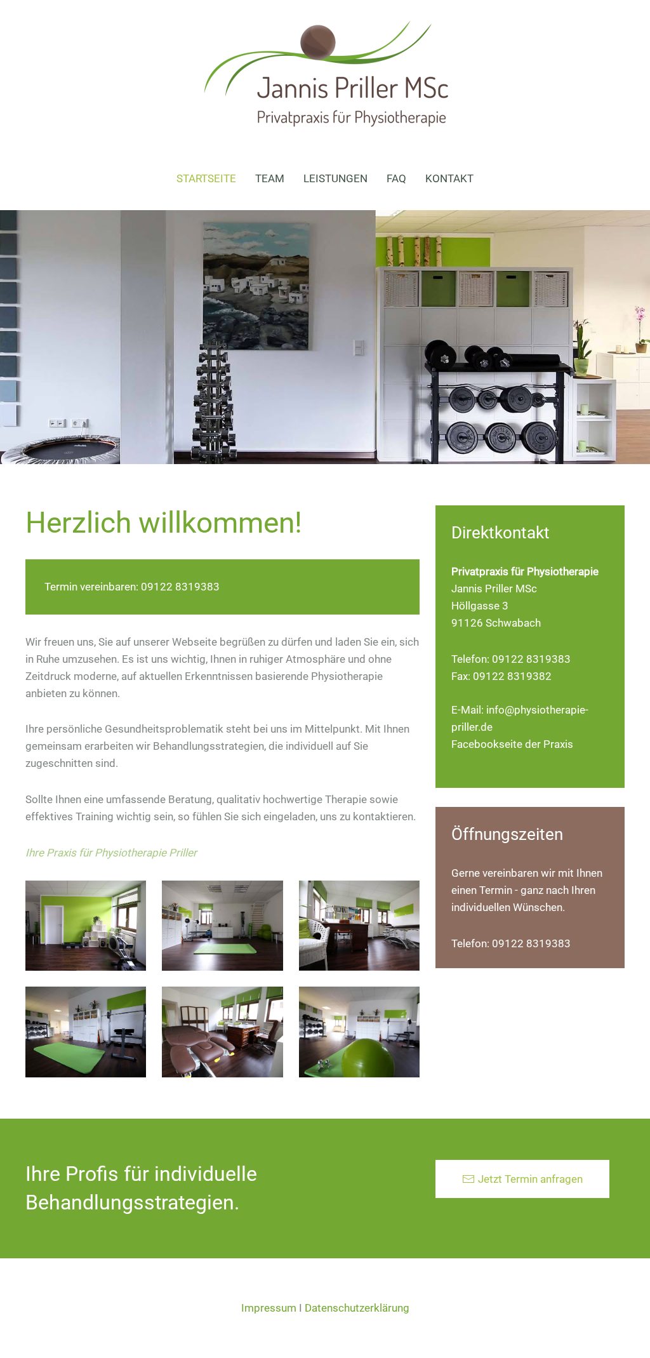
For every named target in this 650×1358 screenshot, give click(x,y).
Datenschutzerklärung (357, 1307)
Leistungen (335, 178)
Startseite (206, 178)
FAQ (396, 178)
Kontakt (449, 178)
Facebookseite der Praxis (512, 744)
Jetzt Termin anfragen (530, 1179)
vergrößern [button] (86, 925)
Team (269, 178)
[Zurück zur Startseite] (325, 73)
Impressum (268, 1307)
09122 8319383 (180, 586)
